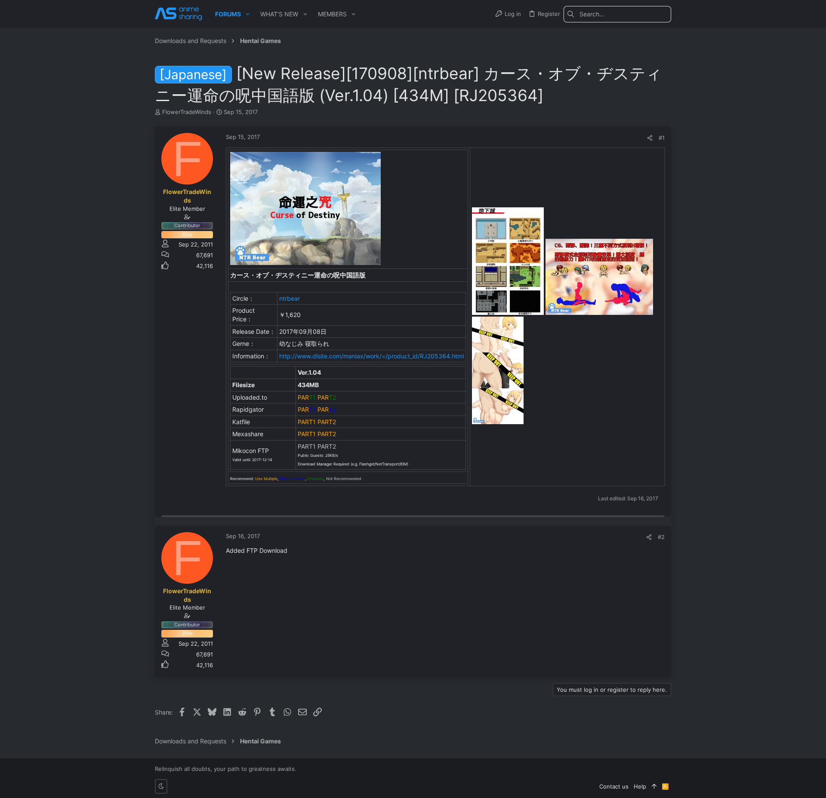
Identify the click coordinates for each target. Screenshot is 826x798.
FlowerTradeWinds (186, 111)
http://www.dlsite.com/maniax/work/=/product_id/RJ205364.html (371, 356)
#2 (661, 536)
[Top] (654, 786)
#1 (662, 137)
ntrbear (289, 298)
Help (640, 786)
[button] (247, 14)
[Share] (650, 138)
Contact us (614, 786)
